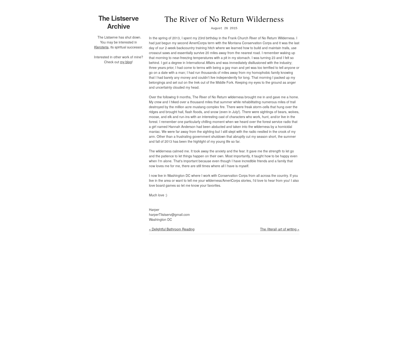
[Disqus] (224, 300)
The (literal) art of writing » (279, 229)
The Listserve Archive (118, 22)
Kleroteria (101, 47)
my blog (126, 61)
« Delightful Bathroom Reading (172, 229)
